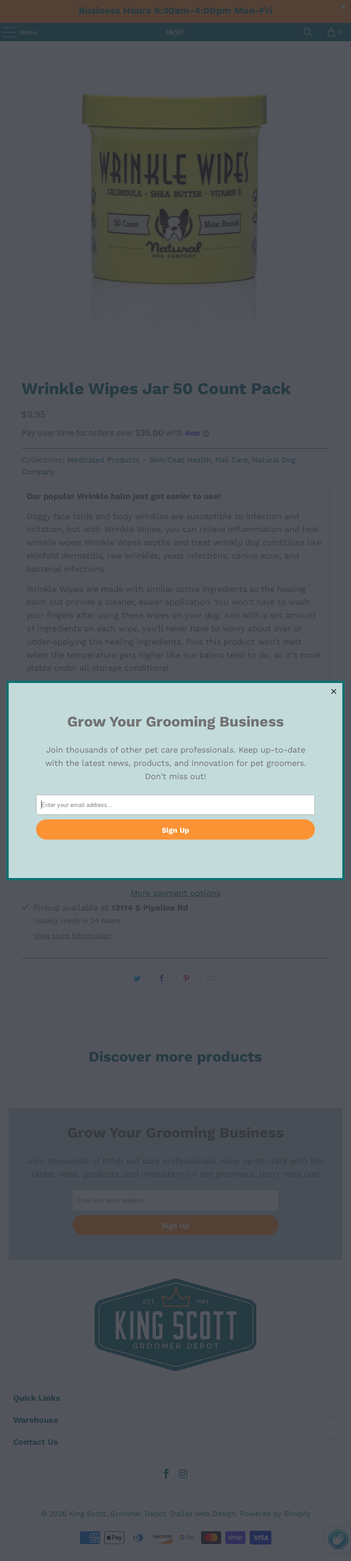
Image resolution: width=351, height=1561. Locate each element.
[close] (334, 691)
